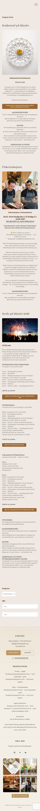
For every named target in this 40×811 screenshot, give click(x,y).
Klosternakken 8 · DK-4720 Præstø (20, 641)
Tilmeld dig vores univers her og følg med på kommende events (20, 106)
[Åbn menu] (36, 4)
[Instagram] (14, 752)
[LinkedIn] (25, 752)
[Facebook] (20, 752)
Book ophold (13, 652)
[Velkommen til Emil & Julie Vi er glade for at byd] (28, 784)
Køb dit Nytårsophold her (14, 445)
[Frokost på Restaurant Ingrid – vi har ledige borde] (28, 766)
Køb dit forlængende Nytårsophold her (19, 510)
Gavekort (27, 652)
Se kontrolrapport (21, 658)
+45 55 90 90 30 (20, 646)
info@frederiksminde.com (20, 644)
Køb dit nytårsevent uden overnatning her (19, 396)
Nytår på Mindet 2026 (15, 314)
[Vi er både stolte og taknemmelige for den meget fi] (11, 766)
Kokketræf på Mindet (15, 25)
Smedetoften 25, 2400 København (20, 221)
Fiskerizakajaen (12, 167)
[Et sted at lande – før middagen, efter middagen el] (11, 784)
